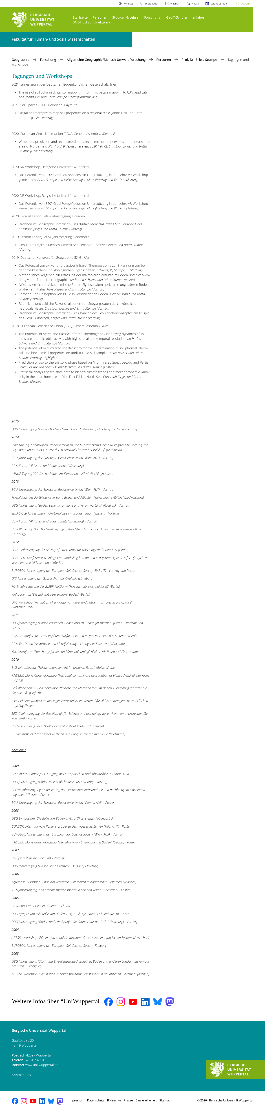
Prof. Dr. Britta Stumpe (200, 59)
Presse (128, 1100)
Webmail (175, 3)
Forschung (152, 17)
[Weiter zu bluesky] (157, 1002)
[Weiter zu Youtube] (133, 1002)
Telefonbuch (151, 3)
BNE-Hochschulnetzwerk (92, 22)
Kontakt (18, 1075)
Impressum (76, 1100)
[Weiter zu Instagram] (120, 1001)
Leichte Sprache (219, 3)
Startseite (80, 17)
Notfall (195, 3)
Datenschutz (95, 1100)
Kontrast (128, 3)
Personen (100, 17)
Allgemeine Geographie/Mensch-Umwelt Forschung (107, 59)
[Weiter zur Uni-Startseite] (40, 19)
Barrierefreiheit (146, 1100)
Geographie (21, 59)
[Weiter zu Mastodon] (169, 1001)
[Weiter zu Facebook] (108, 1001)
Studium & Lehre (125, 17)
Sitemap (165, 1100)
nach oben (19, 750)
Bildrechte (114, 1100)
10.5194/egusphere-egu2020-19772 (81, 146)
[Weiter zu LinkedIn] (145, 1002)
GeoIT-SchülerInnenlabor (185, 17)
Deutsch (245, 3)
